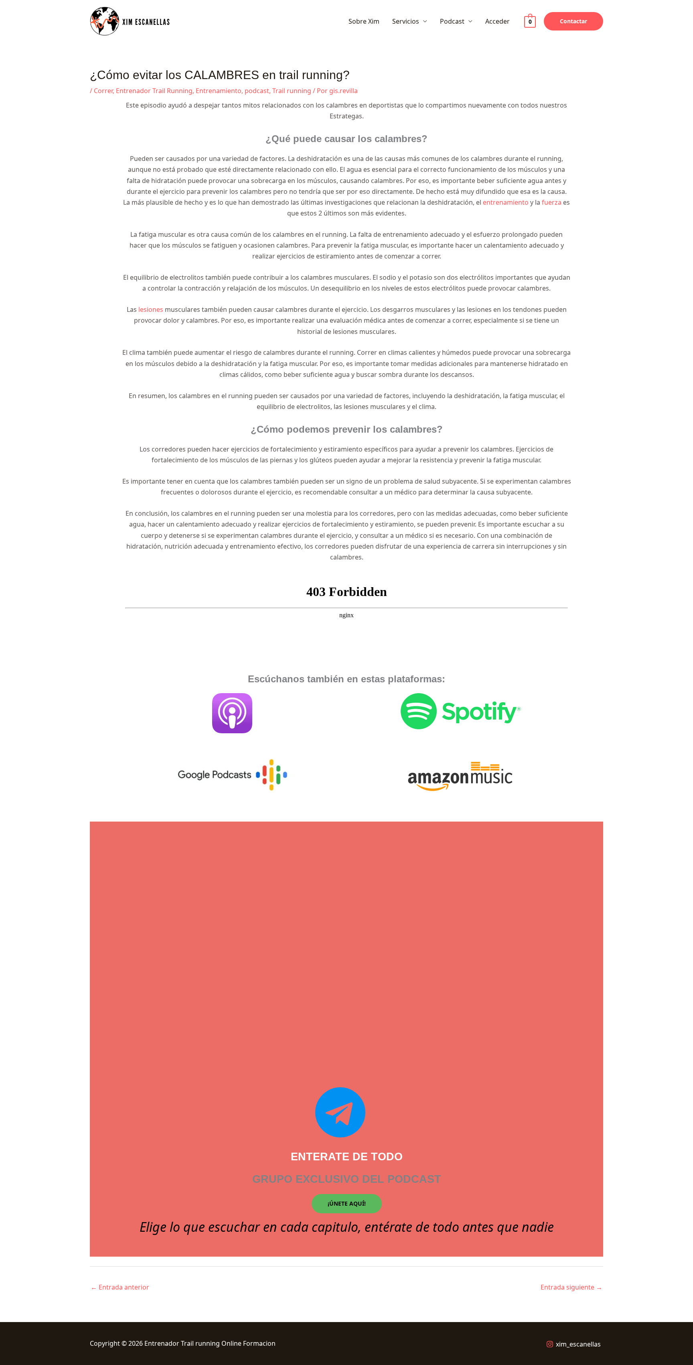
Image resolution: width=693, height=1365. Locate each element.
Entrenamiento (218, 90)
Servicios (405, 21)
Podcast (452, 21)
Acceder (497, 21)
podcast (257, 90)
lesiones (150, 309)
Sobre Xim (364, 21)
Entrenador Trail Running (154, 90)
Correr (103, 90)
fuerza (551, 202)
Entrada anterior (120, 1287)
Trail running (291, 90)
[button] (573, 21)
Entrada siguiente (571, 1287)
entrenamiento (506, 202)
